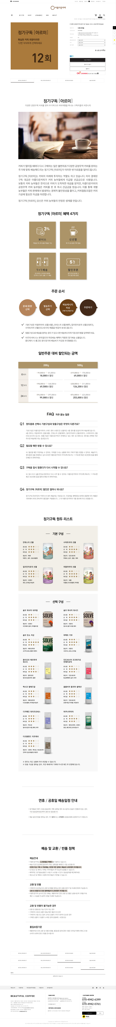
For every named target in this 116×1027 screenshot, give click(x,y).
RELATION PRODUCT (46, 80)
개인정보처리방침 (31, 987)
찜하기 (87, 68)
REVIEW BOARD (69, 80)
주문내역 (92, 1)
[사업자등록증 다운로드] (29, 1007)
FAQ (100, 1013)
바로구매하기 (87, 60)
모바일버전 (49, 987)
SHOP (29, 15)
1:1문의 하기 (89, 1013)
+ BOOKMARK (15, 1)
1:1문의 (103, 1)
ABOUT (54, 15)
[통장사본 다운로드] (64, 998)
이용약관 (21, 987)
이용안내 (41, 987)
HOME (75, 19)
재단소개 (13, 987)
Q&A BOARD (92, 80)
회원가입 (81, 1)
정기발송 (80, 19)
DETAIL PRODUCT (22, 80)
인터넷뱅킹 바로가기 (52, 1004)
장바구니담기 (87, 64)
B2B (47, 15)
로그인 (76, 1)
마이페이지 (98, 1)
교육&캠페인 (38, 15)
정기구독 (21, 15)
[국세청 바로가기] (23, 1011)
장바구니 (86, 1)
